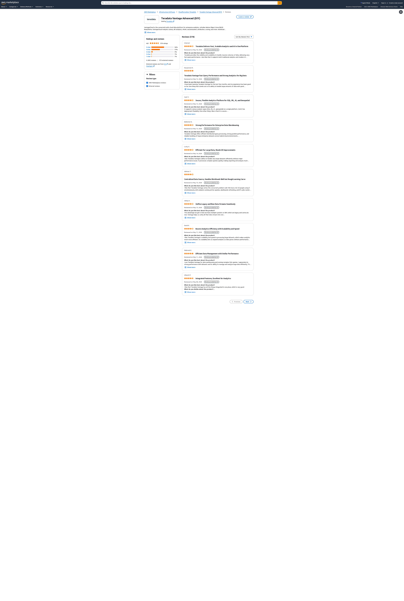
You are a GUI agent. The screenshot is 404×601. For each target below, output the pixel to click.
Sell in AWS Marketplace (371, 6)
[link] (228, 12)
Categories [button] (12, 6)
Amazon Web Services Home (389, 6)
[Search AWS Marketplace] (280, 3)
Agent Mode (366, 3)
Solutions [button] (38, 6)
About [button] (3, 6)
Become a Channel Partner (354, 6)
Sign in (383, 3)
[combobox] (189, 3)
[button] (148, 47)
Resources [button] (49, 6)
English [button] (375, 3)
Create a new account (396, 3)
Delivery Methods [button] (25, 6)
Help (401, 6)
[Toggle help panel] (401, 12)
